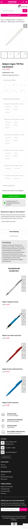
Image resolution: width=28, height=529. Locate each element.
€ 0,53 (5, 304)
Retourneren (4, 479)
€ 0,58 (5, 405)
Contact (3, 474)
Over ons (3, 464)
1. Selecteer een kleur (9, 80)
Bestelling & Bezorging (7, 477)
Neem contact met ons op (8, 221)
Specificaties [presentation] (14, 236)
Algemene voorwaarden (7, 486)
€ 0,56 (5, 338)
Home (2, 19)
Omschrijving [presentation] (14, 231)
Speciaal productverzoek (14, 15)
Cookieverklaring (5, 489)
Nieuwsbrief (4, 467)
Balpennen (3, 21)
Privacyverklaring (5, 491)
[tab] (14, 231)
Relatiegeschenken (10, 19)
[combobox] (12, 10)
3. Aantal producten (8, 185)
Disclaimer (3, 493)
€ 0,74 (5, 371)
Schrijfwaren (20, 19)
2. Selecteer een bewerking (10, 99)
